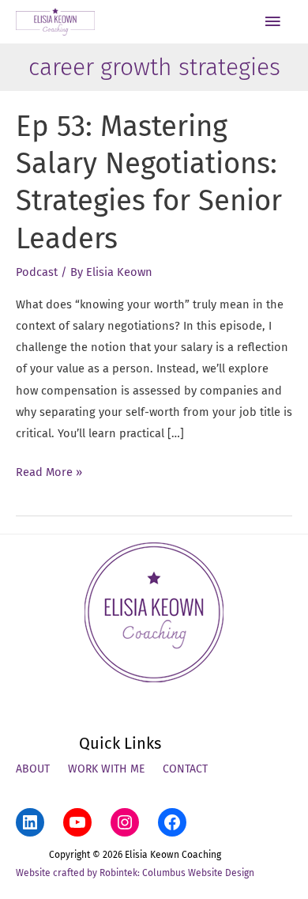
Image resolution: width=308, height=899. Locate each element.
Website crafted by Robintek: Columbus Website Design (135, 872)
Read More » (49, 473)
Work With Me (106, 769)
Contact (185, 769)
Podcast (37, 272)
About (33, 769)
